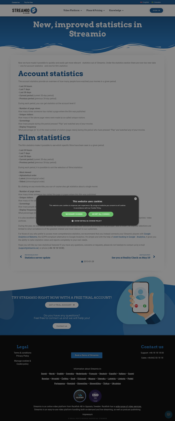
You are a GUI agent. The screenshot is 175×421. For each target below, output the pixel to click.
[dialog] (87, 210)
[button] (88, 220)
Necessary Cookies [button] (74, 214)
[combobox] (135, 198)
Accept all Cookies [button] (101, 214)
